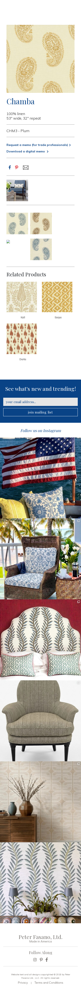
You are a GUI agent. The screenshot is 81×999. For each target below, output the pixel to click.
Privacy (23, 982)
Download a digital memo (26, 151)
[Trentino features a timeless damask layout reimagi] (40, 558)
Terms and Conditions (49, 982)
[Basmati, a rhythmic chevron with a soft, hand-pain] (40, 720)
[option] (17, 190)
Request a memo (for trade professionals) (37, 145)
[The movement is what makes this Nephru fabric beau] (40, 639)
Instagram (52, 430)
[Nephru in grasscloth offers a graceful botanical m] (40, 882)
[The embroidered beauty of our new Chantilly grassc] (40, 801)
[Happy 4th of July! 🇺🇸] (40, 477)
